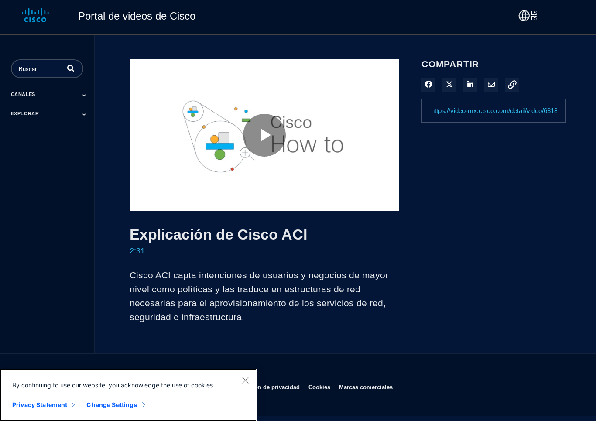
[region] (128, 395)
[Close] (245, 380)
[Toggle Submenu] (84, 95)
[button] (71, 68)
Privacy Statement (39, 404)
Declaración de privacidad (264, 386)
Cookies (319, 386)
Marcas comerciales (366, 386)
